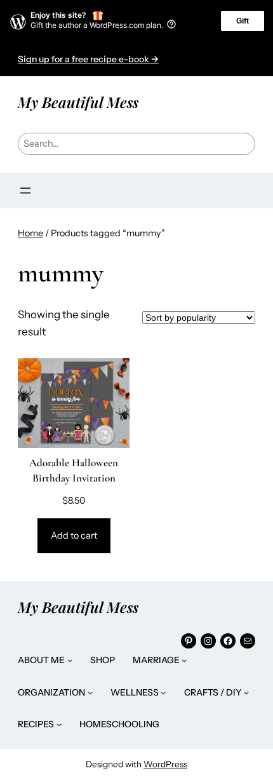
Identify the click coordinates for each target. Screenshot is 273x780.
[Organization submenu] (90, 692)
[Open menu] (25, 190)
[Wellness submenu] (163, 692)
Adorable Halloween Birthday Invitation (73, 470)
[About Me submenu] (69, 659)
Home (30, 233)
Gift (242, 21)
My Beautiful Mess (78, 102)
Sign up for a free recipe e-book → (88, 59)
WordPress (165, 764)
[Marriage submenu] (184, 659)
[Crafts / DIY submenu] (246, 692)
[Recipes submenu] (59, 724)
